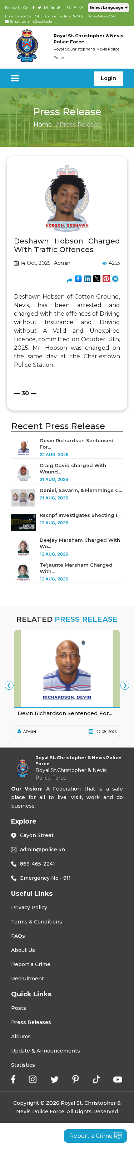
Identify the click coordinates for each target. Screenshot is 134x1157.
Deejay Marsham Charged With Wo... (80, 543)
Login (108, 78)
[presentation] (9, 685)
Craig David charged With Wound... (73, 468)
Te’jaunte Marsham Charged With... (76, 568)
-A (81, 7)
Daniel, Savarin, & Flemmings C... (81, 490)
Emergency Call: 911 (23, 16)
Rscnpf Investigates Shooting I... (80, 515)
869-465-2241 (103, 16)
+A (68, 7)
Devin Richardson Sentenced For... (77, 444)
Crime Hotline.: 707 (64, 16)
